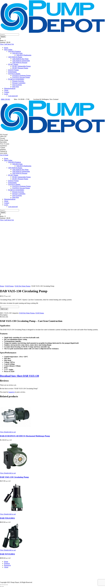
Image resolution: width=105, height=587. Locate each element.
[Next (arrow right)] (3, 586)
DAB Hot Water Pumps (22, 286)
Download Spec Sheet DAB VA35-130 (19, 375)
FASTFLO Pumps (14, 73)
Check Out (10, 44)
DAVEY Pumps (13, 70)
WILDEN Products (14, 51)
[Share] (5, 584)
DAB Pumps (12, 72)
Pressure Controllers (18, 83)
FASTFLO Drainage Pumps (21, 75)
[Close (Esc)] (7, 584)
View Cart (3, 44)
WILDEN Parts (17, 53)
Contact (6, 92)
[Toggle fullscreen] (3, 584)
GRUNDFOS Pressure (19, 62)
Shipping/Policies (9, 88)
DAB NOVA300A (7, 554)
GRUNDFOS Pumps (15, 57)
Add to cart (4, 309)
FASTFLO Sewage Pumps (21, 77)
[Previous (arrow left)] (1, 586)
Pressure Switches (18, 81)
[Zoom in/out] (1, 584)
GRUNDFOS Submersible (21, 61)
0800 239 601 (5, 99)
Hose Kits (15, 86)
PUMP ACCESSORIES (16, 79)
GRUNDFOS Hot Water (20, 59)
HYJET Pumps (13, 64)
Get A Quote (4, 155)
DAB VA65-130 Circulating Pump (14, 477)
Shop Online (8, 49)
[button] (12, 432)
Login (6, 94)
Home (6, 48)
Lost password (13, 96)
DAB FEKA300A (7, 518)
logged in (12, 392)
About (6, 90)
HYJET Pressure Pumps (20, 68)
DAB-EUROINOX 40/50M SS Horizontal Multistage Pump (25, 436)
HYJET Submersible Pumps (21, 66)
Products (7, 563)
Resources (7, 565)
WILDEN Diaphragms (23, 55)
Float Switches (17, 85)
